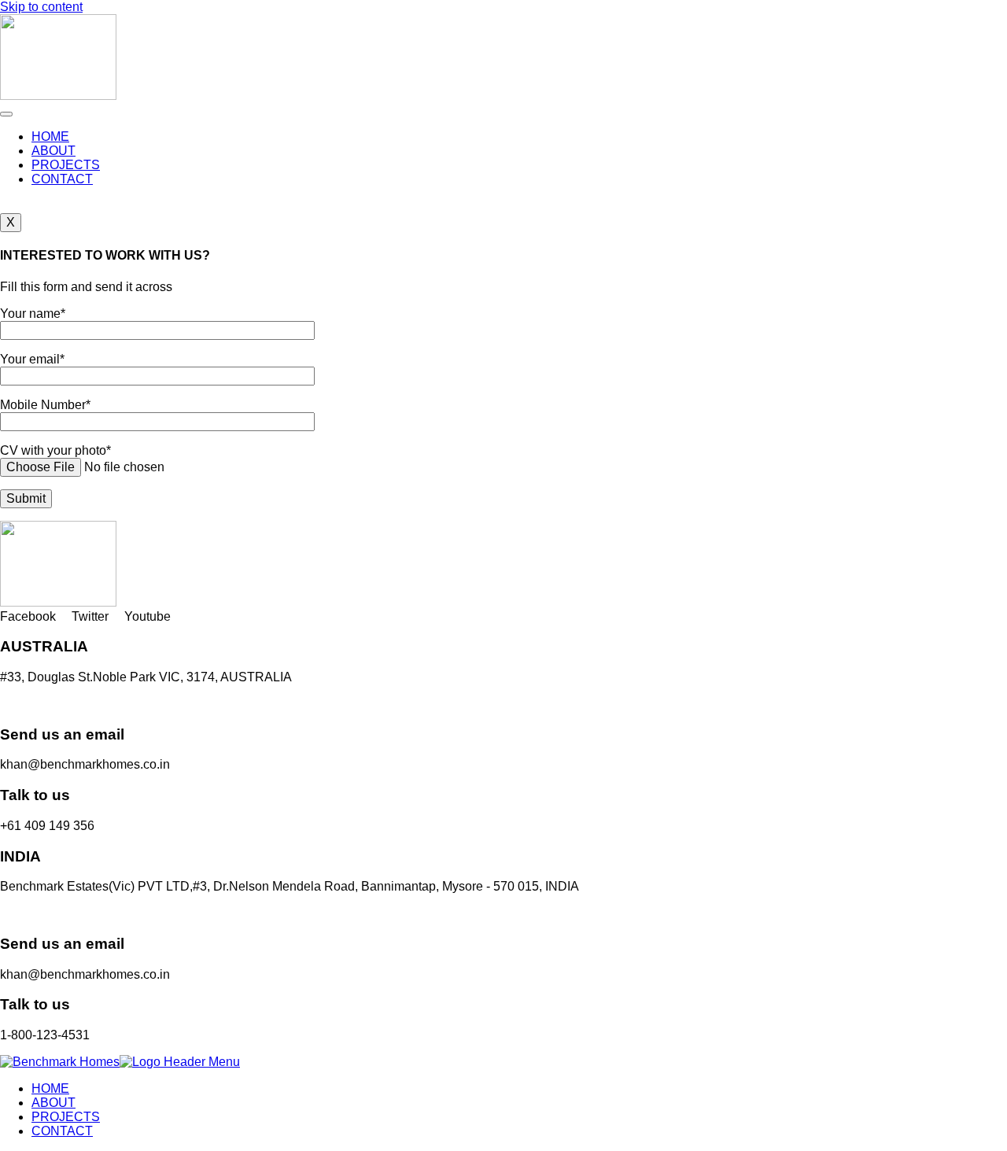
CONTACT (62, 179)
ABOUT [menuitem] (53, 1102)
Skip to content (41, 6)
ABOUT (53, 150)
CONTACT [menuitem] (62, 1131)
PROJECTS (65, 165)
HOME (50, 136)
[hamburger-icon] (6, 114)
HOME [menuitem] (50, 1088)
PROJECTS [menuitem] (65, 1116)
